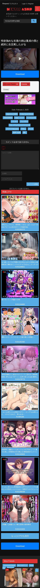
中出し (23, 129)
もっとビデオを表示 (20, 536)
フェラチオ (24, 121)
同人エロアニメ (22, 565)
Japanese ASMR (12, 114)
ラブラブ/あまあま (12, 129)
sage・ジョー (19, 117)
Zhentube (10, 568)
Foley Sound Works (26, 114)
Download (20, 74)
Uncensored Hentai (9, 565)
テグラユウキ (31, 117)
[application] (20, 59)
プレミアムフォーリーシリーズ (20, 125)
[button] (20, 58)
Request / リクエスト (10, 3)
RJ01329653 (8, 117)
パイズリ (15, 121)
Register (31, 3)
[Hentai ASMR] (21, 9)
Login (24, 3)
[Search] (34, 21)
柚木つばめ (16, 132)
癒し (24, 132)
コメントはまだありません (17, 142)
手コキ (31, 129)
